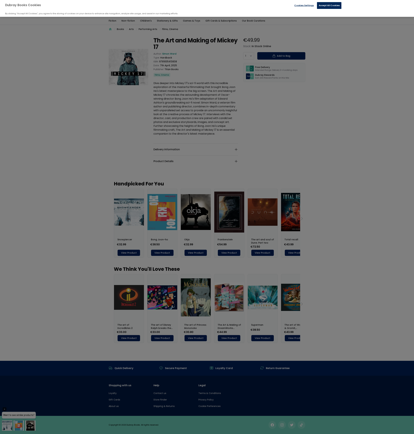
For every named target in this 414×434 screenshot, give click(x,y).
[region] (207, 8)
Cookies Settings (304, 5)
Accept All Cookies (329, 5)
